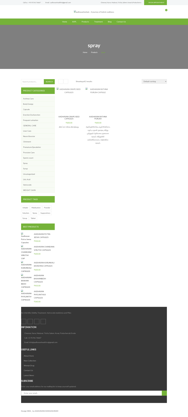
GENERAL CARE (29, 125)
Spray (25, 163)
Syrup (25, 168)
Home (64, 22)
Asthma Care (28, 99)
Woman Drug (29, 365)
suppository (45, 213)
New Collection (30, 361)
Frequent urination (30, 120)
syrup (25, 218)
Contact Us (121, 22)
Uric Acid (26, 179)
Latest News (29, 375)
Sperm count (28, 158)
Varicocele (27, 185)
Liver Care (27, 131)
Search (49, 82)
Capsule (26, 109)
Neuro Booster (29, 136)
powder (47, 208)
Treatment (98, 22)
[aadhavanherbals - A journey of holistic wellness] (94, 12)
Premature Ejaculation (32, 147)
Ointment (27, 142)
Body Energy (28, 104)
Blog (110, 22)
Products (85, 22)
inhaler (25, 208)
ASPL (74, 22)
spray (35, 213)
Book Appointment (156, 2)
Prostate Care (29, 152)
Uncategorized (29, 174)
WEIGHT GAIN (29, 190)
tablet (33, 218)
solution (26, 213)
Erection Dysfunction (31, 115)
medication (36, 208)
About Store (29, 356)
